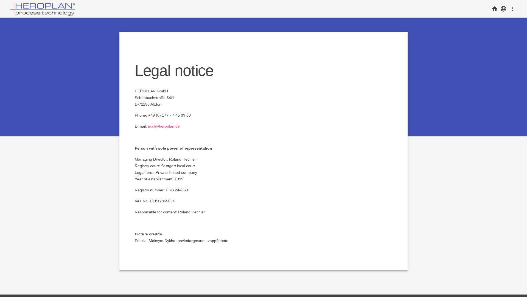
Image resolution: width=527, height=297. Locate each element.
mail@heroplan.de (164, 126)
